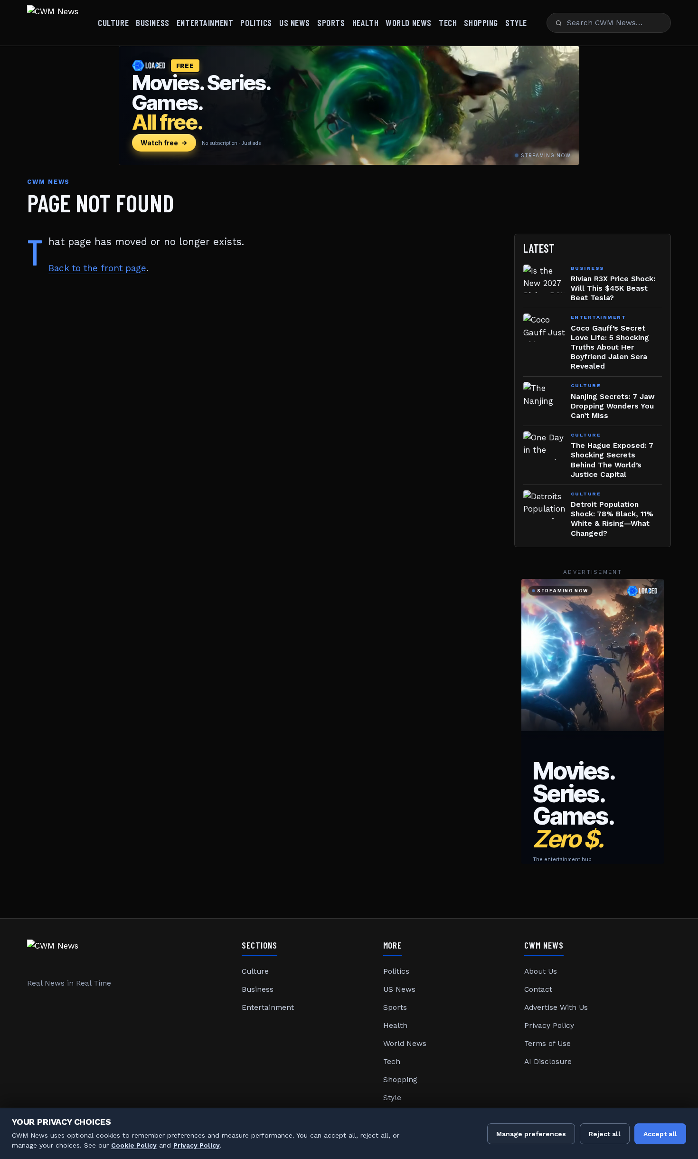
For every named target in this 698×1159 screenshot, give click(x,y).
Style (516, 22)
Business (153, 22)
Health (365, 22)
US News (294, 22)
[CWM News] (52, 22)
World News (409, 22)
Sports (331, 22)
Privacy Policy (549, 1025)
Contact (538, 989)
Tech (448, 22)
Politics (256, 22)
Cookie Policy (134, 1145)
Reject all (605, 1134)
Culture (113, 22)
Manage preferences (531, 1134)
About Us (540, 971)
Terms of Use (547, 1043)
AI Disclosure (548, 1061)
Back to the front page (97, 268)
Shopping (481, 22)
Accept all (660, 1134)
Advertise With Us (556, 1007)
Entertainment (205, 22)
